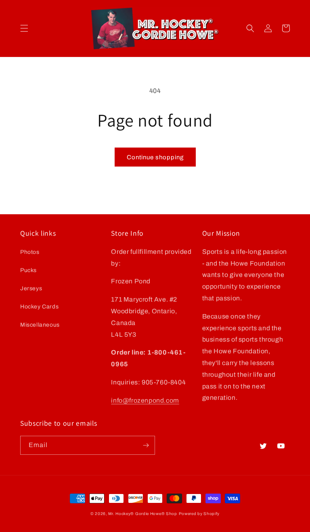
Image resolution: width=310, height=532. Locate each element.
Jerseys (31, 288)
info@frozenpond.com (145, 400)
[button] (24, 28)
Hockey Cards (39, 307)
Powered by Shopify (199, 513)
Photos (30, 252)
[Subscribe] (146, 445)
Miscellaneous (40, 325)
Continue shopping (155, 157)
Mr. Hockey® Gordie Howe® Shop (142, 513)
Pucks (28, 270)
